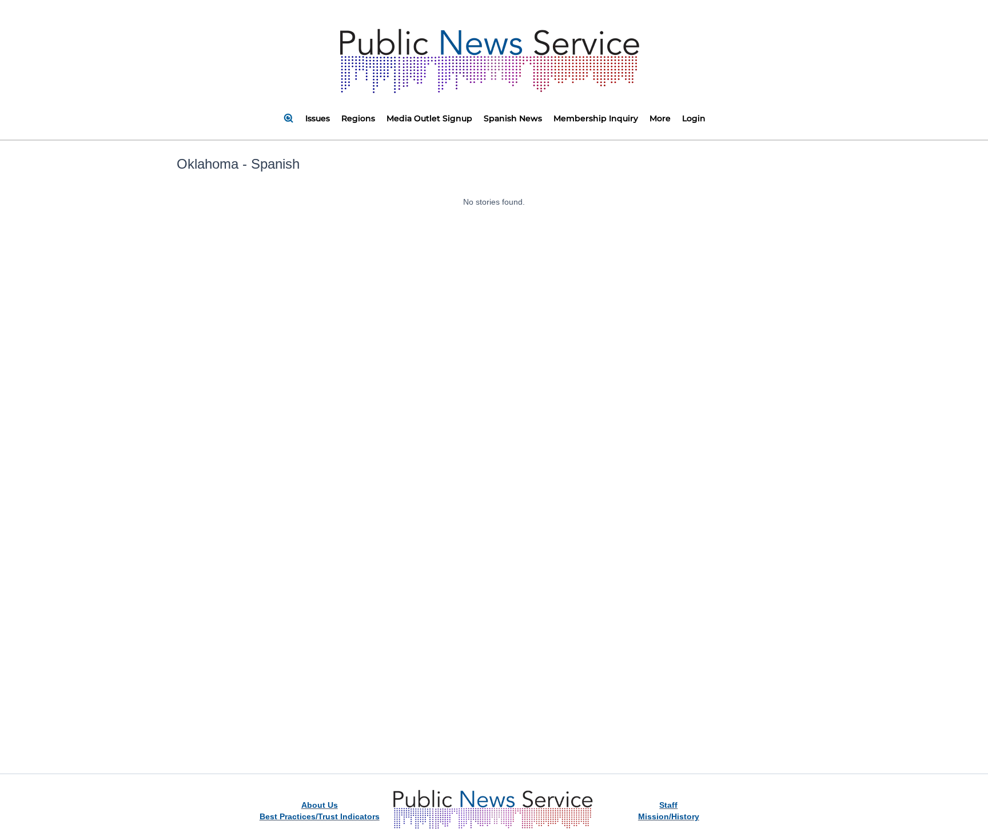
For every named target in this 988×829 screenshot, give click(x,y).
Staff (668, 805)
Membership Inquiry (595, 118)
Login (694, 118)
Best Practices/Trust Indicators (320, 816)
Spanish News (513, 118)
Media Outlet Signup (429, 118)
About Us (319, 805)
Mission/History (668, 816)
